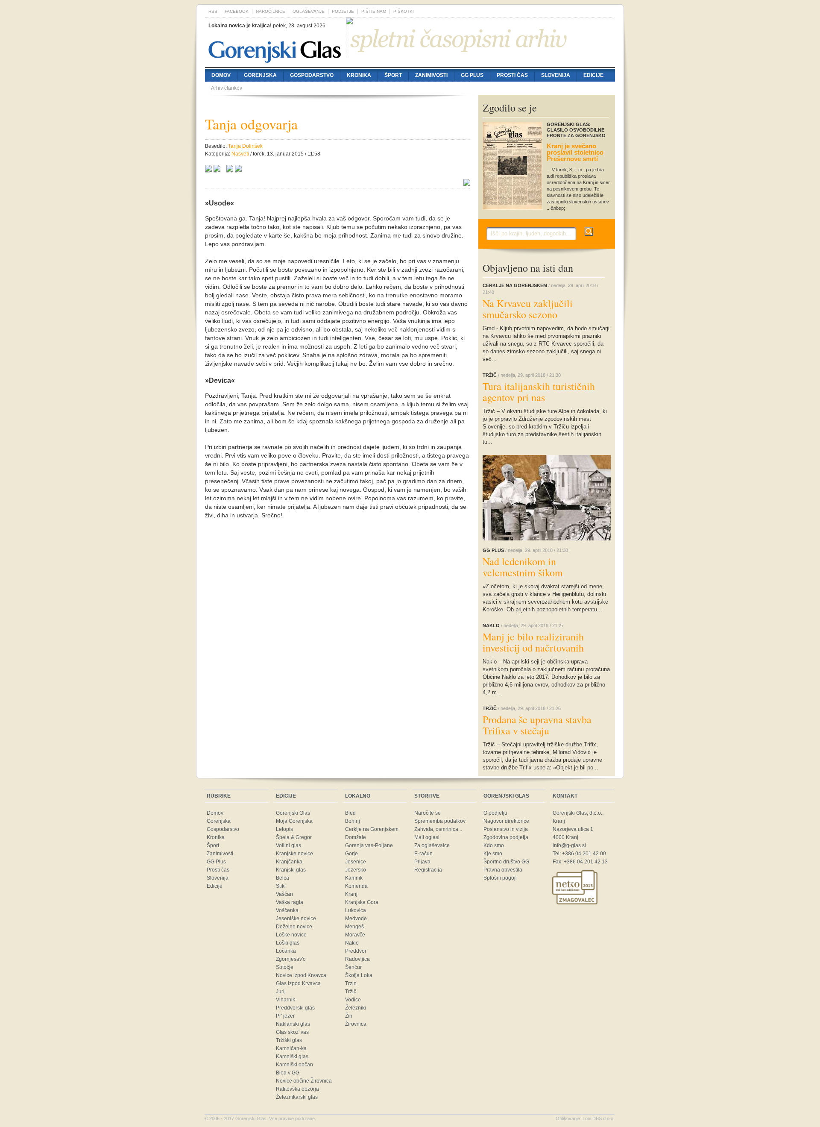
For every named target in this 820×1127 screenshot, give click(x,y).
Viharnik (285, 1000)
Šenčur (353, 967)
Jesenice (355, 862)
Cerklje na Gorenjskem (371, 829)
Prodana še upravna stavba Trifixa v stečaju (537, 725)
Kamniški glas (292, 1056)
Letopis (284, 829)
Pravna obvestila (502, 870)
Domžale (355, 837)
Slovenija (555, 75)
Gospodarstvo (312, 75)
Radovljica (357, 959)
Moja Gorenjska (294, 821)
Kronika (359, 75)
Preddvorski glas (295, 1008)
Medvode (356, 919)
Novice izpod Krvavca (301, 975)
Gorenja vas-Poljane (369, 845)
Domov (221, 75)
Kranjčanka (289, 862)
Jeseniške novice (296, 919)
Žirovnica (355, 1024)
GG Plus (472, 75)
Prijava (422, 862)
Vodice (353, 1000)
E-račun (423, 854)
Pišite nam (373, 11)
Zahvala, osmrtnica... (438, 829)
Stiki (281, 886)
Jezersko (355, 870)
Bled (350, 813)
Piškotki (403, 11)
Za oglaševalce (432, 845)
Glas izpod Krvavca (298, 983)
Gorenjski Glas (293, 813)
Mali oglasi (426, 837)
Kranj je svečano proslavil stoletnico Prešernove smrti (575, 152)
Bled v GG (287, 1073)
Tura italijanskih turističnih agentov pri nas (539, 391)
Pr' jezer (285, 1016)
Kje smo (492, 854)
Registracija (428, 870)
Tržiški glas (289, 1040)
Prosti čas (512, 75)
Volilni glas (288, 845)
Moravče (355, 935)
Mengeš (354, 927)
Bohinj (352, 821)
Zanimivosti (431, 75)
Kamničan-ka (291, 1048)
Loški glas (287, 943)
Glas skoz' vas (292, 1032)
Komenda (356, 886)
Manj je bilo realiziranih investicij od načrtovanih (533, 642)
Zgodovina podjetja (505, 837)
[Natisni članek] (238, 169)
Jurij (281, 992)
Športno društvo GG (506, 862)
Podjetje (343, 11)
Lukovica (355, 910)
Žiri (348, 1016)
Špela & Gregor (294, 837)
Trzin (351, 983)
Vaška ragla (289, 902)
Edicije (593, 75)
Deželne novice (294, 927)
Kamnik (354, 878)
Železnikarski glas (297, 1097)
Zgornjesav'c (290, 959)
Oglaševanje (309, 11)
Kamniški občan (294, 1065)
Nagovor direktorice (506, 821)
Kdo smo (493, 845)
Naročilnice (270, 11)
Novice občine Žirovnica (304, 1081)
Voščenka (287, 910)
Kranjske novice (294, 854)
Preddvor (355, 951)
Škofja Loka (358, 975)
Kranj (351, 894)
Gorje (351, 854)
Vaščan (284, 894)
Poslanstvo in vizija (505, 829)
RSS (212, 11)
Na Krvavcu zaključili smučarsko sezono (528, 308)
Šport (393, 75)
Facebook (237, 11)
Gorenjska (260, 75)
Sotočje (284, 967)
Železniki (355, 1008)
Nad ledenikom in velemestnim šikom (523, 567)
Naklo (352, 943)
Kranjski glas (291, 870)
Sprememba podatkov (440, 821)
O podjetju (495, 813)
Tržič (350, 992)
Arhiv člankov (226, 88)
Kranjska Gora (361, 902)
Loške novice (291, 935)
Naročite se (427, 813)
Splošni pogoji (500, 878)
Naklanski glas (293, 1024)
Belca (282, 878)
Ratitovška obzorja (297, 1089)
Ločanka (286, 951)
